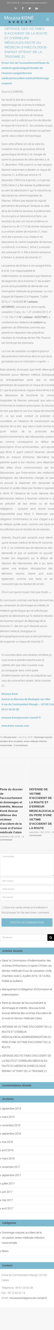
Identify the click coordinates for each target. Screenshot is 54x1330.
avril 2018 (7, 1150)
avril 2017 (7, 1208)
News (5, 1251)
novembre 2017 (11, 1166)
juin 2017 (7, 1191)
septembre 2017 (11, 1175)
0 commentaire (21, 745)
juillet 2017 (8, 1183)
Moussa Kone (10, 737)
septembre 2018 (11, 1133)
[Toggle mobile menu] (48, 19)
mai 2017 (7, 1200)
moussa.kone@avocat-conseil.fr (34, 3)
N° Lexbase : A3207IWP (33, 317)
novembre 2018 (11, 1125)
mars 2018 (8, 1158)
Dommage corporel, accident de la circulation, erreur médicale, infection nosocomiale (26, 741)
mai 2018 (7, 1141)
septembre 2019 (11, 1108)
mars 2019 (8, 1116)
